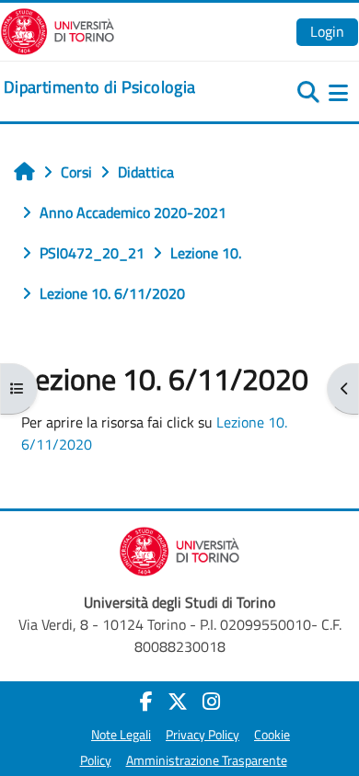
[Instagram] (211, 701)
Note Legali (121, 735)
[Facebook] (146, 701)
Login (327, 31)
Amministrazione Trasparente (206, 760)
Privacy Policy (202, 735)
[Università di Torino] (57, 29)
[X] (177, 701)
